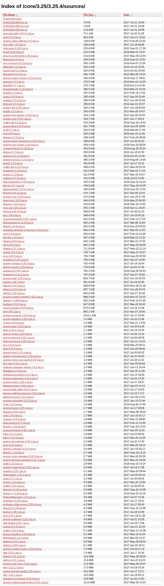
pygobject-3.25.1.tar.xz (16, 259)
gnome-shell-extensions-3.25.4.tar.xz (24, 141)
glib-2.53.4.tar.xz (12, 552)
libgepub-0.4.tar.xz (13, 59)
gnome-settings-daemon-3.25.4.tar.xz (24, 393)
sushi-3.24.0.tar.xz (13, 96)
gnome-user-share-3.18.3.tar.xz (20, 144)
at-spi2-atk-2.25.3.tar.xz (16, 107)
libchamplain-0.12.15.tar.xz (18, 222)
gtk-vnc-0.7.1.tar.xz (13, 185)
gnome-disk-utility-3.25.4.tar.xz (20, 389)
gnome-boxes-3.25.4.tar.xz (18, 408)
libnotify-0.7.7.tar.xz (14, 85)
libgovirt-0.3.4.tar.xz (14, 104)
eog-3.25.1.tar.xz (12, 515)
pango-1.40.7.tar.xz (14, 282)
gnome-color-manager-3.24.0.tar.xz (23, 456)
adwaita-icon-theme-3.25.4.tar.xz (21, 578)
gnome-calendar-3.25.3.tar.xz (19, 448)
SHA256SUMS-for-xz (15, 29)
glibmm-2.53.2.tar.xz (14, 541)
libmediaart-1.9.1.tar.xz (16, 538)
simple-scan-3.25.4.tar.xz (17, 119)
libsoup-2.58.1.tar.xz (14, 412)
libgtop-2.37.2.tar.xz (14, 248)
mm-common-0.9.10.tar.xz (17, 63)
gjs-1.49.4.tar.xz (12, 215)
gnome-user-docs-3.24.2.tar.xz (20, 563)
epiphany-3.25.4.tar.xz (15, 500)
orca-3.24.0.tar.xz (12, 445)
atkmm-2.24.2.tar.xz (14, 285)
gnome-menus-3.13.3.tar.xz (18, 159)
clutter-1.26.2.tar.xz (13, 530)
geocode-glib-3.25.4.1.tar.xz (18, 33)
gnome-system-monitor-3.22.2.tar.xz (23, 297)
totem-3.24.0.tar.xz (13, 437)
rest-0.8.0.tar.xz (11, 133)
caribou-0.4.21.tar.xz (14, 178)
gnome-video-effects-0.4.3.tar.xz (21, 41)
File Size (88, 14)
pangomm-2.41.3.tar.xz (16, 274)
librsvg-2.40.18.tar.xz (14, 211)
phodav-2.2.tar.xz (12, 92)
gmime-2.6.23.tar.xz (14, 526)
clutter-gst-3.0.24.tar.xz (16, 167)
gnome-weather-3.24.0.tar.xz (19, 534)
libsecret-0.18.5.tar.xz (15, 200)
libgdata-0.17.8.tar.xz (15, 371)
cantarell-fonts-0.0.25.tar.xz (18, 148)
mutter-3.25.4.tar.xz (14, 486)
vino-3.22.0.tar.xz (12, 256)
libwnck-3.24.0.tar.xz (14, 289)
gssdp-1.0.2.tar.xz (13, 111)
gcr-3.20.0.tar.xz (12, 345)
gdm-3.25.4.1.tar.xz (14, 330)
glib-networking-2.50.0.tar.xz (19, 182)
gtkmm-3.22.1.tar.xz (14, 560)
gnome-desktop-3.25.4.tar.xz (19, 319)
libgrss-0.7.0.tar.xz (13, 152)
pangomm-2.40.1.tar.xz (16, 270)
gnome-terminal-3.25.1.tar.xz (19, 430)
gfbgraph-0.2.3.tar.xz (14, 67)
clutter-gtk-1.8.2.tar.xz (15, 122)
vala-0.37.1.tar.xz (12, 478)
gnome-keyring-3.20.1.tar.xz (18, 337)
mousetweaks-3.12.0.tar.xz (18, 89)
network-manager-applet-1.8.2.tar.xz (23, 367)
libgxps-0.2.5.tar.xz (13, 137)
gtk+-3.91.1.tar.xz (12, 575)
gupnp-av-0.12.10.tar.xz (16, 156)
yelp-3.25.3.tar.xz (12, 348)
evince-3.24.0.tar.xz (14, 482)
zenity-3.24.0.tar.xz (13, 322)
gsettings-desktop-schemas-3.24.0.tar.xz (26, 230)
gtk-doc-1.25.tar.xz (13, 237)
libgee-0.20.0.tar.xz (14, 241)
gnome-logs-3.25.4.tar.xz (17, 326)
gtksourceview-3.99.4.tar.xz (18, 385)
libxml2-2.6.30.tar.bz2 (15, 489)
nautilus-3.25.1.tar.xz (14, 471)
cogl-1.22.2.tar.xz (12, 404)
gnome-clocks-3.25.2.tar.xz (18, 267)
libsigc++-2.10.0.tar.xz (15, 493)
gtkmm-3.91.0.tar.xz (14, 556)
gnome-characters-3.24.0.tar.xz (20, 378)
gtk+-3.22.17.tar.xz (13, 567)
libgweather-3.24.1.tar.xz (17, 475)
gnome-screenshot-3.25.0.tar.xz (21, 56)
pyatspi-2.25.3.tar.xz (14, 100)
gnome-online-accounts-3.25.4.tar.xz (23, 360)
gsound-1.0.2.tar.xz (14, 81)
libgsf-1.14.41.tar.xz (14, 226)
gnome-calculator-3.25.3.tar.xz (20, 400)
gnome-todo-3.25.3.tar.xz (17, 278)
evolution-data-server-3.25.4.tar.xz (22, 504)
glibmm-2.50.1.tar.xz (14, 545)
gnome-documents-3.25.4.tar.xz (21, 441)
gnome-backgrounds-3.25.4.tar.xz (22, 571)
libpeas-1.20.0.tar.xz (14, 204)
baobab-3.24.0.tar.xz (14, 304)
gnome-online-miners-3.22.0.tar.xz (22, 78)
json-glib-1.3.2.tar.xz (14, 44)
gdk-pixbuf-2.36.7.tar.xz (16, 523)
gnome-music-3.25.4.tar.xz (18, 382)
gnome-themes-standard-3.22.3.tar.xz (24, 460)
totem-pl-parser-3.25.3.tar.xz (19, 341)
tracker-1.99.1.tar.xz (14, 512)
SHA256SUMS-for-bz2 (16, 26)
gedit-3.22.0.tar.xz (13, 463)
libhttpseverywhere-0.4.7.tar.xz (20, 374)
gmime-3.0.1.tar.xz (13, 252)
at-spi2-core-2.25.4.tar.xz (17, 196)
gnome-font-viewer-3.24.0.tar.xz (21, 115)
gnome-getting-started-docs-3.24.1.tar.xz (26, 582)
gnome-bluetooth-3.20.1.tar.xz (20, 219)
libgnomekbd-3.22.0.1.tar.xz (18, 189)
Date (126, 14)
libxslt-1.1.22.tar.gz (13, 452)
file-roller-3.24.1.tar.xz (15, 363)
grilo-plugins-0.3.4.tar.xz (16, 423)
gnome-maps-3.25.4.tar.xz (17, 334)
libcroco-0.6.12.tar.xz (14, 193)
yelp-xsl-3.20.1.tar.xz (14, 207)
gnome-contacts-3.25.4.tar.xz (19, 315)
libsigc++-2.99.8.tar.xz (15, 300)
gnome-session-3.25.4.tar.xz (19, 263)
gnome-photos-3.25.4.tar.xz (18, 308)
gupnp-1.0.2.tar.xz (13, 174)
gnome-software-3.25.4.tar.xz (19, 519)
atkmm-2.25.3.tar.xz (14, 293)
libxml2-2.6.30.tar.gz (14, 508)
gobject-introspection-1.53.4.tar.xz (22, 356)
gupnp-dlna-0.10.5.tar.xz (16, 126)
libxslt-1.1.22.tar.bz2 (14, 426)
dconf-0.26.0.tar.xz (13, 52)
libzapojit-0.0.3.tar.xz (14, 74)
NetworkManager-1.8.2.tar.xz (19, 497)
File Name (9, 14)
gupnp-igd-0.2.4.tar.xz (15, 70)
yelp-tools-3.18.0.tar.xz (16, 48)
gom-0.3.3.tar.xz (12, 37)
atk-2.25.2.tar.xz (12, 245)
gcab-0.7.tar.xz (11, 130)
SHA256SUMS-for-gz (15, 22)
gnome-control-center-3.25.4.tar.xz (22, 549)
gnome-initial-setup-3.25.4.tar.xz (21, 467)
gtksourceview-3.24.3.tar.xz (18, 397)
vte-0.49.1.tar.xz (12, 311)
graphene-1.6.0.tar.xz (15, 170)
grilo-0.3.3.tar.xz (12, 234)
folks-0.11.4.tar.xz (13, 434)
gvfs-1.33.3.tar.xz (12, 415)
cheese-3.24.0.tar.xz (14, 419)
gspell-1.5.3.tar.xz (13, 163)
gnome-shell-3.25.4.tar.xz (17, 352)
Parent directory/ (12, 18)
